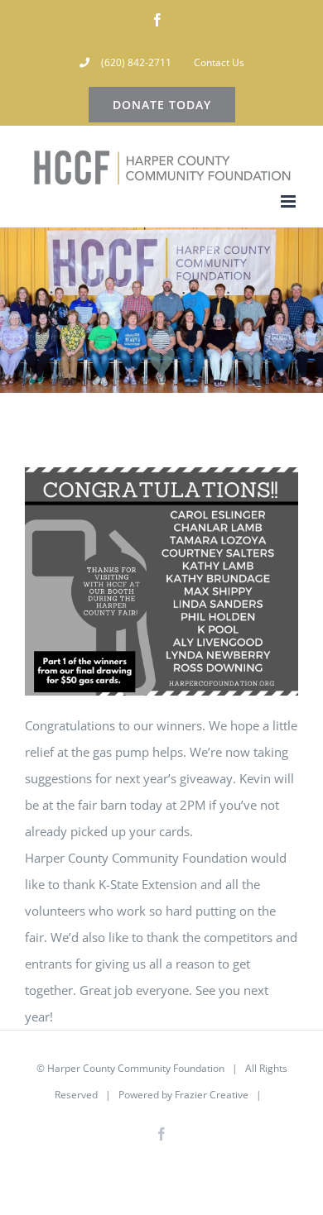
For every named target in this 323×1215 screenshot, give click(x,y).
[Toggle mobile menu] (289, 201)
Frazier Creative (211, 1095)
